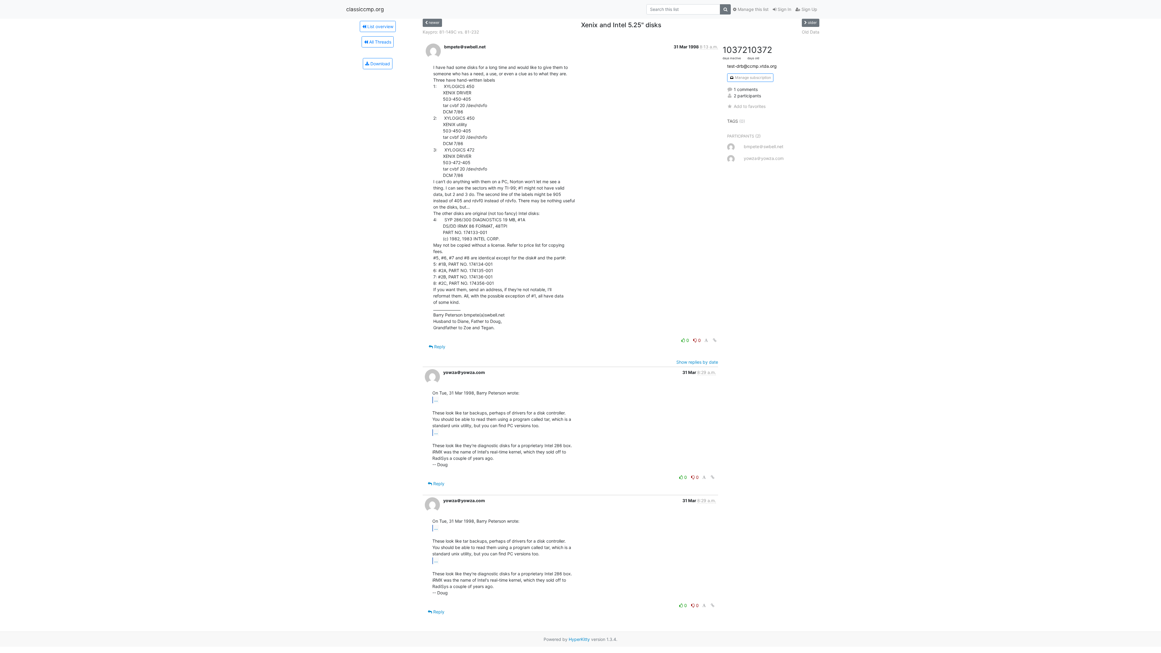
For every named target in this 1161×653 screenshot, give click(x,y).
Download (379, 63)
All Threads (379, 41)
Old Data (810, 31)
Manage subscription (752, 77)
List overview (379, 26)
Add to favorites (750, 106)
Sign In (783, 9)
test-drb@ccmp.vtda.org (752, 66)
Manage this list (753, 9)
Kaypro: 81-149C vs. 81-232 (451, 31)
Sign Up (808, 9)
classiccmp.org (365, 9)
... (436, 400)
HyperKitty (579, 639)
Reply (439, 346)
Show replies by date (697, 362)
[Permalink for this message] (714, 340)
